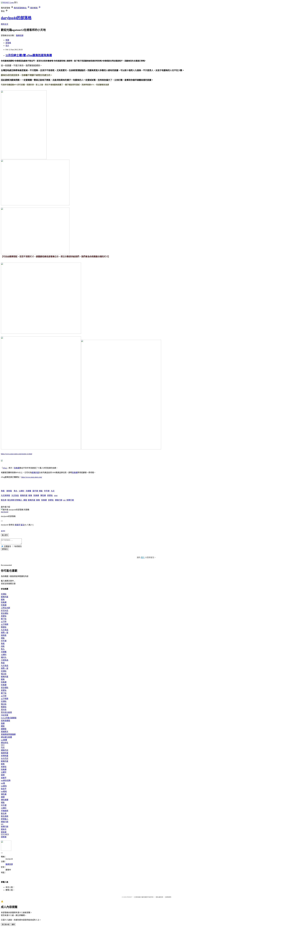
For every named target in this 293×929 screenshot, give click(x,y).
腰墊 (3, 726)
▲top (3, 531)
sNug (5, 468)
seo (64, 500)
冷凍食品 (4, 660)
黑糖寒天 (4, 732)
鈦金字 (3, 789)
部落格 (8, 43)
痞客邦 (17, 525)
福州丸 (3, 657)
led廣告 (4, 786)
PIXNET (129, 897)
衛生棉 (3, 500)
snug (55, 495)
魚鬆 (3, 491)
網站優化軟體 (6, 737)
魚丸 (15, 491)
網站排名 (4, 743)
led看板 (4, 791)
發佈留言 (5, 549)
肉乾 (3, 646)
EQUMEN (5, 834)
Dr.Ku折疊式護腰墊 (8, 718)
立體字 (3, 772)
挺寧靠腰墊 (5, 721)
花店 (3, 747)
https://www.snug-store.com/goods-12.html (16, 454)
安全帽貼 (4, 613)
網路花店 (4, 750)
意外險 (3, 710)
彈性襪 (43, 495)
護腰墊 (3, 729)
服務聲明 (168, 897)
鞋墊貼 (3, 627)
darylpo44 (4, 512)
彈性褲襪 (4, 800)
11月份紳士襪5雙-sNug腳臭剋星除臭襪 (28, 55)
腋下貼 (3, 619)
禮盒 (41, 491)
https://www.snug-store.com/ (31, 477)
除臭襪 (16, 468)
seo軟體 (4, 740)
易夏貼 (50, 495)
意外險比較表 (6, 712)
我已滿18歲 (5, 924)
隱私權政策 (159, 897)
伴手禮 (46, 491)
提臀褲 (3, 837)
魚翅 (3, 663)
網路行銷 (58, 500)
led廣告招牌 (5, 780)
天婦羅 (28, 491)
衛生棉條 (11, 500)
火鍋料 (21, 491)
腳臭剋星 (35, 472)
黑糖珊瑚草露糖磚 (8, 734)
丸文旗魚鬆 (5, 495)
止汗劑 (3, 622)
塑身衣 (3, 829)
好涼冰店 (4, 611)
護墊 (25, 500)
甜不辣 (35, 491)
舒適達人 (18, 500)
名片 (7, 46)
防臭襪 (3, 605)
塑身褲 (3, 832)
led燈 (3, 783)
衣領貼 (3, 594)
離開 (13, 924)
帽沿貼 (3, 674)
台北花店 (4, 758)
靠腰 (3, 723)
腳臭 (30, 495)
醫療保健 (19, 35)
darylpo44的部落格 (16, 18)
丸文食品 (15, 495)
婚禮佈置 (4, 753)
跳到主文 (4, 24)
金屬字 (3, 778)
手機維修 (4, 811)
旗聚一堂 (4, 633)
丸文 (52, 491)
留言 (22, 525)
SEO (2, 745)
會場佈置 (4, 756)
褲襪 (3, 797)
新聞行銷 (70, 500)
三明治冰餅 (5, 608)
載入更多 (5, 535)
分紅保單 (4, 715)
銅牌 (3, 775)
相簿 (7, 40)
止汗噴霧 (4, 624)
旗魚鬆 (9, 491)
